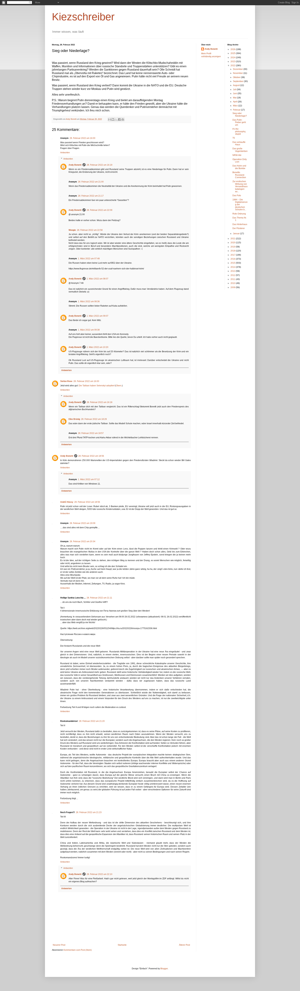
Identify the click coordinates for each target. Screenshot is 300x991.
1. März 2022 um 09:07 (97, 316)
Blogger (164, 968)
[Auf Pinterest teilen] (122, 119)
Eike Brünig (74, 419)
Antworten (65, 152)
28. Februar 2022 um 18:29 (94, 419)
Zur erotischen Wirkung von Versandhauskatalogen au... (240, 186)
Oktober (237, 77)
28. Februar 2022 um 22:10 (99, 874)
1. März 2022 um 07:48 (89, 258)
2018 (233, 251)
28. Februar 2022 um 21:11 (99, 598)
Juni (235, 93)
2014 (233, 267)
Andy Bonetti (75, 165)
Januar (236, 233)
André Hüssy (66, 502)
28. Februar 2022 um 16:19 (99, 165)
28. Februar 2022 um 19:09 (82, 523)
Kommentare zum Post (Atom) (78, 950)
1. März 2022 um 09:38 (89, 330)
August (236, 85)
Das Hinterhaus (239, 224)
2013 (233, 271)
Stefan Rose (66, 381)
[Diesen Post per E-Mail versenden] (109, 119)
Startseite (122, 945)
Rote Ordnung (239, 214)
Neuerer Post (59, 945)
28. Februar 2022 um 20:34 (82, 541)
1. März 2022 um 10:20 (97, 347)
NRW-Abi (236, 155)
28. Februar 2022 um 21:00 (91, 182)
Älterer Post (184, 945)
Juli (235, 89)
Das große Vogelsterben (240, 149)
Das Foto (236, 195)
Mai (235, 97)
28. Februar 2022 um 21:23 (89, 812)
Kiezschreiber (83, 17)
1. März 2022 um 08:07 (97, 279)
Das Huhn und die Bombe (239, 167)
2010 (233, 283)
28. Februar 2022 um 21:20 (92, 721)
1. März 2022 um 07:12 (89, 479)
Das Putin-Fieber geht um (239, 122)
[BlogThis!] (113, 119)
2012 (233, 275)
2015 (233, 263)
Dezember (238, 69)
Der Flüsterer (238, 228)
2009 (233, 287)
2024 (233, 57)
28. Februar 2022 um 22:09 (99, 210)
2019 (233, 247)
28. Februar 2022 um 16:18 (99, 402)
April (235, 101)
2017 (233, 255)
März (235, 105)
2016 (233, 259)
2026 (233, 49)
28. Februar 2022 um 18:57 (91, 433)
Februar (237, 110)
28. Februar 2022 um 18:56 (91, 456)
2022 (233, 65)
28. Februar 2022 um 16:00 (82, 138)
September (238, 81)
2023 (233, 61)
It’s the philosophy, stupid (239, 131)
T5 (233, 138)
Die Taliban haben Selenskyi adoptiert (97, 385)
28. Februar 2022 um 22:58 (90, 230)
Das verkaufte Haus (238, 143)
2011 (233, 279)
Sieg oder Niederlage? (239, 114)
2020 (233, 242)
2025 (233, 53)
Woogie (72, 230)
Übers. (119, 385)
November (238, 73)
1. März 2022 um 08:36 (89, 301)
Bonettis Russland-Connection (239, 175)
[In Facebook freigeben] (119, 119)
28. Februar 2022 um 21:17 (91, 196)
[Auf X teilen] (116, 119)
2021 (233, 238)
